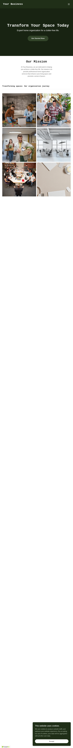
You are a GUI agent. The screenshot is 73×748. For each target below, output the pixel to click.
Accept (51, 741)
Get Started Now (38, 38)
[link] (13, 4)
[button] (69, 4)
